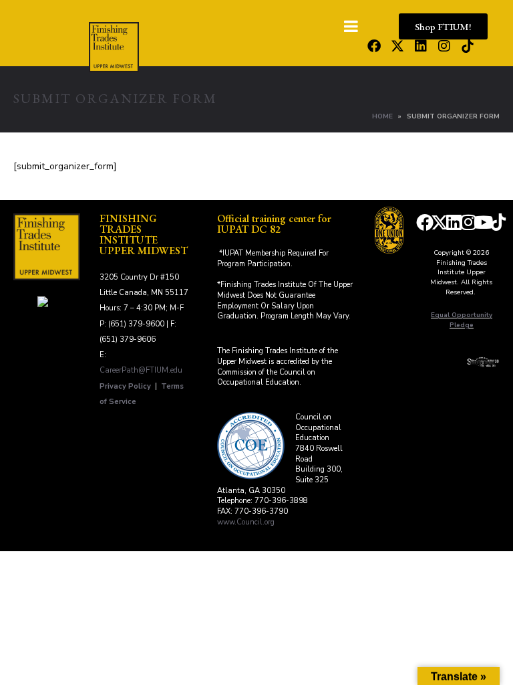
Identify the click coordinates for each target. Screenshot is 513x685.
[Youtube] (483, 222)
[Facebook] (374, 46)
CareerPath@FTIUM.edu (141, 370)
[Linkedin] (421, 46)
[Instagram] (444, 46)
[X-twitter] (397, 46)
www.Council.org (246, 522)
